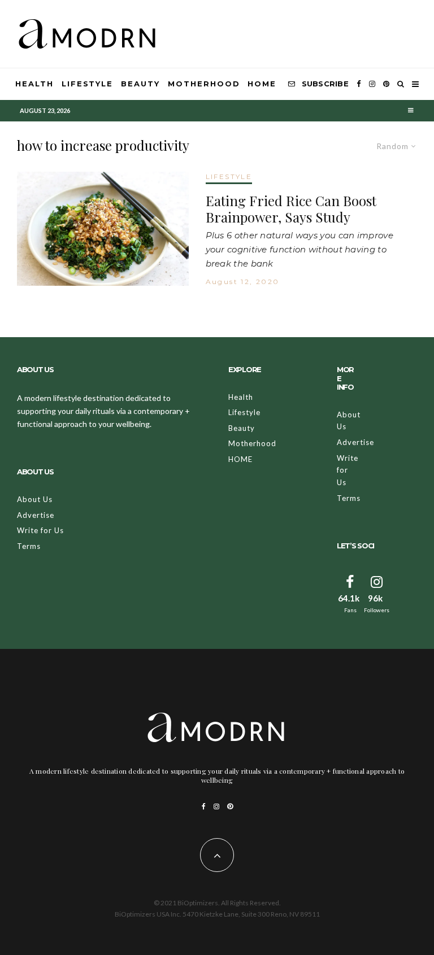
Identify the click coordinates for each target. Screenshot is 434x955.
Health (34, 83)
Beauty (140, 83)
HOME (262, 83)
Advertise (35, 515)
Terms (29, 546)
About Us (35, 499)
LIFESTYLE (229, 176)
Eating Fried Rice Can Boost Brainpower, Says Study (291, 209)
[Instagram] (372, 84)
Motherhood (204, 83)
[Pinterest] (386, 84)
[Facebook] (359, 84)
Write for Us (40, 530)
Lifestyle (88, 83)
